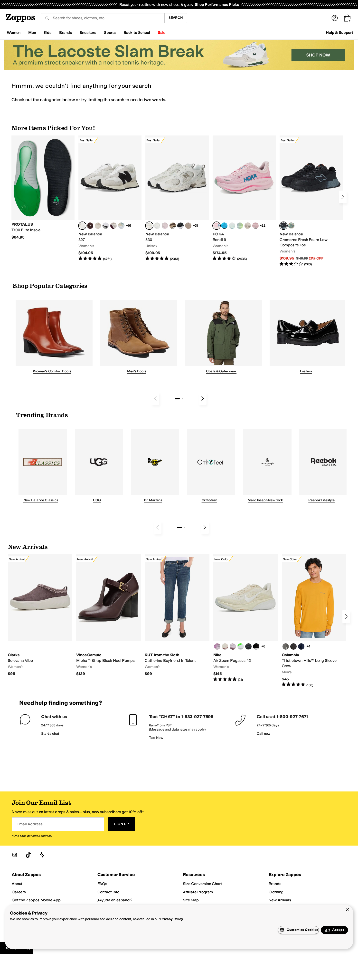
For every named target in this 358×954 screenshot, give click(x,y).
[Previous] (155, 398)
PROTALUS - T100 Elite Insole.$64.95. (43, 187)
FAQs (102, 883)
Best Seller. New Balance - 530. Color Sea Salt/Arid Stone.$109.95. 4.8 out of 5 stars (176, 198)
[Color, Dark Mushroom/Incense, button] (173, 226)
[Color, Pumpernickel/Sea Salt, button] (90, 226)
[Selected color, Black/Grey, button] (283, 226)
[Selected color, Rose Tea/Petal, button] (216, 226)
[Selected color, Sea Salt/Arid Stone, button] (149, 226)
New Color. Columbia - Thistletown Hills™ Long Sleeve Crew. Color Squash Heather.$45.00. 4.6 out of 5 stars (314, 620)
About (17, 883)
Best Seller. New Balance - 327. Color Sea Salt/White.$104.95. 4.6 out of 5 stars (109, 198)
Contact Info (108, 892)
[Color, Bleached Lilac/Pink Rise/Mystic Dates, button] (233, 646)
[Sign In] (334, 18)
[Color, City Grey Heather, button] (286, 646)
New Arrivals (280, 900)
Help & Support (339, 32)
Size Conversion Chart (202, 883)
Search (176, 18)
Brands (275, 883)
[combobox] (102, 18)
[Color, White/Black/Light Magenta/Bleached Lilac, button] (217, 646)
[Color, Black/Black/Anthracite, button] (248, 646)
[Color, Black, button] (293, 646)
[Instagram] (14, 854)
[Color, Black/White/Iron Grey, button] (256, 646)
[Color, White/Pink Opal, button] (255, 226)
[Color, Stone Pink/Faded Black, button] (165, 226)
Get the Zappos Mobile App (36, 900)
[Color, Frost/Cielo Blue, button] (232, 226)
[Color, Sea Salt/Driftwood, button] (188, 226)
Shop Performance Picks (217, 4)
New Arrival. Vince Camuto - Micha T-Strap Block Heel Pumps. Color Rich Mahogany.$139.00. (108, 615)
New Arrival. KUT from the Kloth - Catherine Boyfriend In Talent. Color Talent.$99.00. (177, 615)
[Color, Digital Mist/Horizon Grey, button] (106, 226)
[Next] (343, 197)
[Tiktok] (28, 854)
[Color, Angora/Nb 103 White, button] (121, 226)
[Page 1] (177, 398)
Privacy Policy (171, 919)
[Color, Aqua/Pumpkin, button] (291, 226)
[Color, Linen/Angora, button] (98, 226)
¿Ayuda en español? (114, 900)
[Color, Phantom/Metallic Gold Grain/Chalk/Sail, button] (225, 646)
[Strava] (42, 854)
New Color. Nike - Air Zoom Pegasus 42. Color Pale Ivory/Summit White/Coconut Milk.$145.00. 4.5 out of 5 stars (245, 618)
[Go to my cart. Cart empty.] (347, 18)
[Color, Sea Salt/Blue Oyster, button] (157, 226)
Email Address (29, 824)
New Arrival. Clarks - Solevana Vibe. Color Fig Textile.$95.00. (40, 615)
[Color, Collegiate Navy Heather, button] (301, 646)
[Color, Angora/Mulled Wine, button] (113, 226)
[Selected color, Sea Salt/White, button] (82, 226)
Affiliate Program (198, 892)
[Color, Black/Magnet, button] (180, 226)
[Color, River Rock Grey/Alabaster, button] (248, 226)
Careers (19, 892)
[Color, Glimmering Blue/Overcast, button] (240, 226)
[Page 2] (182, 398)
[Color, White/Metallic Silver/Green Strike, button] (241, 646)
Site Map (191, 900)
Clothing (276, 892)
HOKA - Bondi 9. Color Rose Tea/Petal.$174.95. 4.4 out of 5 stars (244, 198)
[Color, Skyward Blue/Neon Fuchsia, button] (224, 226)
